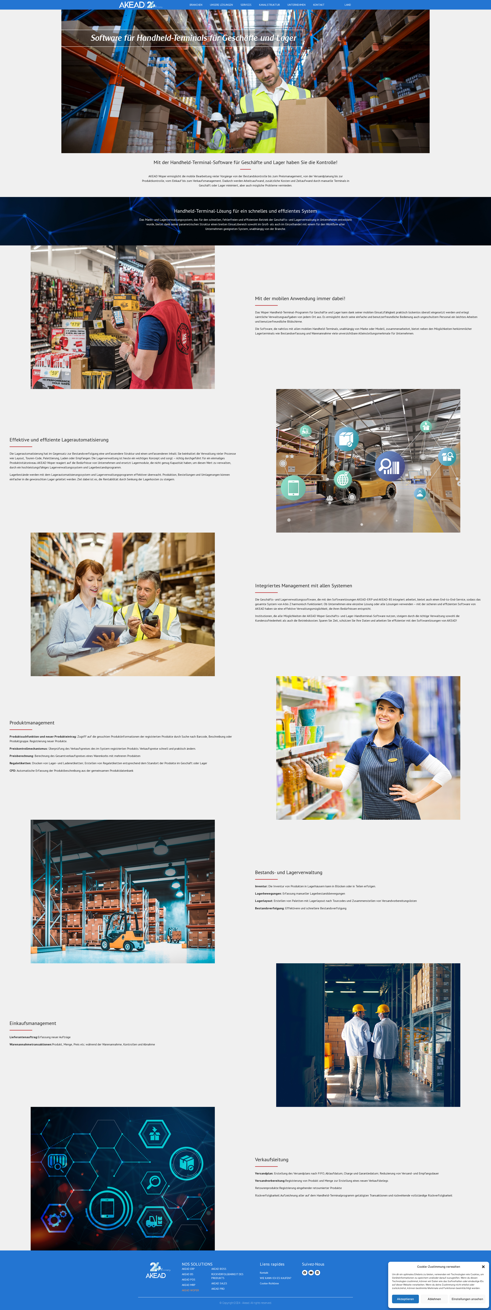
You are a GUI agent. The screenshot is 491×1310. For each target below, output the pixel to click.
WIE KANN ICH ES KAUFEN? (275, 1278)
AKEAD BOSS (218, 1269)
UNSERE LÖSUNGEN (221, 5)
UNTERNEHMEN (297, 5)
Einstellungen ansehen (467, 1299)
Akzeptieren (405, 1299)
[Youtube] (311, 1272)
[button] (483, 1267)
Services (246, 5)
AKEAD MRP (188, 1285)
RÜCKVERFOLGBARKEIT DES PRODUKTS (227, 1276)
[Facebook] (304, 1272)
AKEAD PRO (218, 1288)
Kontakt (319, 5)
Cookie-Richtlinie (269, 1283)
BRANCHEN (196, 5)
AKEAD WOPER (190, 1290)
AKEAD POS (188, 1279)
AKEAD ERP (188, 1269)
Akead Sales (219, 1283)
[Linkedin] (317, 1272)
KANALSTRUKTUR (269, 5)
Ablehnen (434, 1299)
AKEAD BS (187, 1274)
